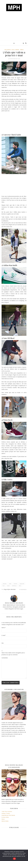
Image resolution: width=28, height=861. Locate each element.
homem (15, 583)
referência (14, 585)
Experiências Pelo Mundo (8, 815)
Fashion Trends (6, 813)
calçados (7, 49)
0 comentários (22, 589)
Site (3, 643)
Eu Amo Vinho (5, 817)
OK (14, 858)
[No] (26, 855)
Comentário (5, 658)
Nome (4, 627)
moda (17, 49)
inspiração (22, 583)
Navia (3, 819)
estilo (10, 583)
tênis (22, 49)
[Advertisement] (14, 29)
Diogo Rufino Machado (10, 589)
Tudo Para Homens (7, 811)
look (4, 585)
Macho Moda (5, 821)
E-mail (4, 635)
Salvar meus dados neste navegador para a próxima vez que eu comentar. (13, 653)
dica (13, 49)
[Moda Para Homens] (14, 7)
